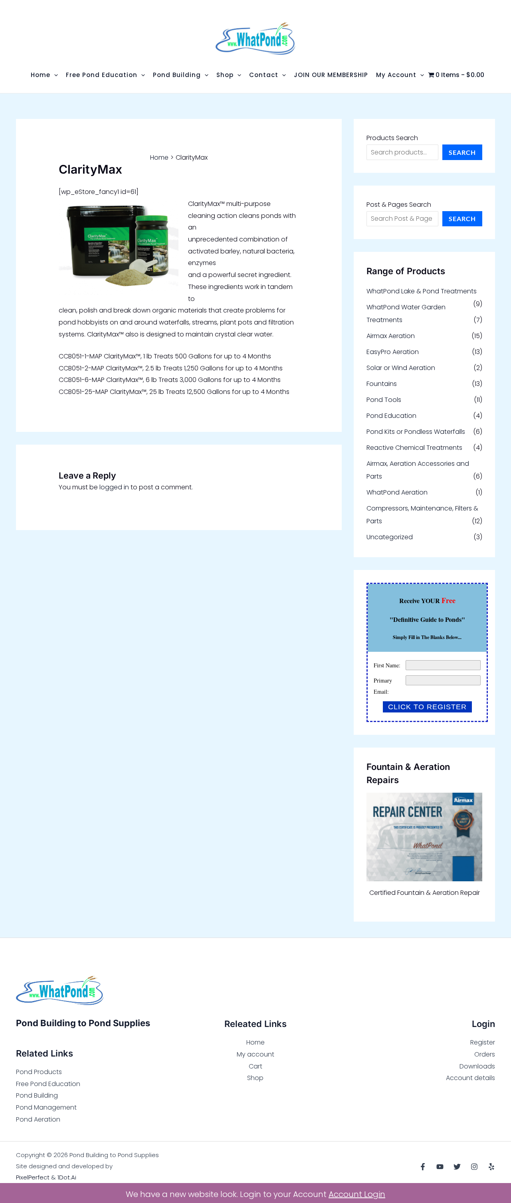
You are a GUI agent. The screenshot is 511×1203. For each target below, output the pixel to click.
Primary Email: (383, 686)
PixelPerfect (33, 1177)
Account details (470, 1077)
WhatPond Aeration (397, 492)
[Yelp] (491, 1166)
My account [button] (396, 75)
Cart (255, 1066)
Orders (484, 1054)
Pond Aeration (38, 1119)
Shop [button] (225, 75)
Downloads (477, 1066)
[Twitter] (457, 1166)
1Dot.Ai (66, 1177)
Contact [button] (263, 75)
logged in (114, 487)
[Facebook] (422, 1166)
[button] (54, 75)
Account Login (357, 1194)
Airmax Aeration (390, 335)
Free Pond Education (48, 1083)
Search (462, 152)
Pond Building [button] (177, 75)
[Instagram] (474, 1166)
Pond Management (46, 1107)
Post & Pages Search (398, 204)
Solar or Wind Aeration (400, 367)
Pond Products (39, 1071)
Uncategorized (389, 537)
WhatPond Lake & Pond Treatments (421, 291)
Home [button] (40, 75)
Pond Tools (383, 399)
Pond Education (391, 415)
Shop (255, 1077)
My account (255, 1054)
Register (482, 1042)
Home (255, 1042)
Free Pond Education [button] (101, 75)
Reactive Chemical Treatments (414, 447)
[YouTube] (440, 1166)
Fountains (381, 383)
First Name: (387, 665)
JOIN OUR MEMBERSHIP (331, 75)
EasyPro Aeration (392, 351)
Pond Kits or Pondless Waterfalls (415, 431)
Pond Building (37, 1095)
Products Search (392, 137)
